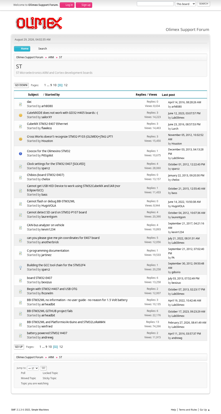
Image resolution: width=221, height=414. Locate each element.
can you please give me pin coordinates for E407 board (63, 238)
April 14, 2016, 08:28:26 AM (184, 102)
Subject (33, 95)
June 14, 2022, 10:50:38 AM (184, 202)
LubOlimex (178, 117)
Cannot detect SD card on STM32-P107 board (57, 212)
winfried (46, 326)
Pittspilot (47, 155)
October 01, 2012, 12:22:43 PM (186, 164)
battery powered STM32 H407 (47, 333)
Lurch (175, 128)
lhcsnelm (47, 293)
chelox (45, 179)
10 (55, 85)
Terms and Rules (188, 409)
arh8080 (47, 106)
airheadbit (48, 304)
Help (173, 409)
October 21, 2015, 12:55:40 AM (186, 188)
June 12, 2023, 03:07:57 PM (184, 113)
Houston (47, 141)
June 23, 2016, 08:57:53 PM (184, 124)
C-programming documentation (48, 251)
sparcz (45, 168)
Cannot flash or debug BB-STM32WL (51, 201)
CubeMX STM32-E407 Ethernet (47, 124)
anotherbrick (50, 242)
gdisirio (176, 272)
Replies (141, 95)
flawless (46, 128)
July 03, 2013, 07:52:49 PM (183, 278)
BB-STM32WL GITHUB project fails (50, 311)
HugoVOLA (48, 206)
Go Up (19, 346)
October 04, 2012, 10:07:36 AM (186, 213)
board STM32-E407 (39, 278)
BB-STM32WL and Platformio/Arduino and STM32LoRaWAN (66, 322)
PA (173, 257)
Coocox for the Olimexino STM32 (48, 151)
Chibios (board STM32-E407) (45, 175)
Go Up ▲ (205, 409)
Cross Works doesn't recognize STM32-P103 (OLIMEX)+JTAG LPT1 (70, 137)
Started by (52, 95)
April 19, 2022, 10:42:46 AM (184, 300)
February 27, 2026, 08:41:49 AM (187, 322)
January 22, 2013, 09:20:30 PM (186, 175)
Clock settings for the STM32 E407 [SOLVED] (56, 164)
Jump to (21, 367)
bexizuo (46, 282)
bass (44, 195)
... (48, 85)
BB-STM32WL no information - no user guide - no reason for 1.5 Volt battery (77, 300)
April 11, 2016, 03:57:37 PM (184, 333)
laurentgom (49, 217)
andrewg (47, 337)
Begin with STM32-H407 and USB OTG (52, 289)
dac (29, 102)
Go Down (21, 85)
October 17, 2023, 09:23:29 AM (186, 311)
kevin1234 (48, 229)
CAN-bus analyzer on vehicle (45, 225)
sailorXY (46, 117)
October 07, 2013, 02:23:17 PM (186, 289)
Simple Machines (40, 409)
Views (153, 95)
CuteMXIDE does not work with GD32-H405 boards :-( (62, 113)
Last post (168, 95)
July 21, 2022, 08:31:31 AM (184, 238)
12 (66, 85)
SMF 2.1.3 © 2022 (20, 409)
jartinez (46, 255)
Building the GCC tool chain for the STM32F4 (56, 265)
